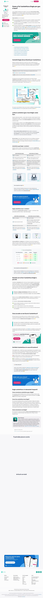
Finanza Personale (36, 468)
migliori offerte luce (31, 272)
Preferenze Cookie (26, 589)
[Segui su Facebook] (37, 572)
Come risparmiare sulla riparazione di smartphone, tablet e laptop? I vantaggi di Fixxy (35, 450)
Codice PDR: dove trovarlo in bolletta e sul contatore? (11, 496)
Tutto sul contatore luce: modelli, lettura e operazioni (11, 535)
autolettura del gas (37, 107)
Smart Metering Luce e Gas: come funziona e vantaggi (11, 490)
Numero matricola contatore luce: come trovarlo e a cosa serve (12, 503)
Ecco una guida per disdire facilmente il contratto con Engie (12, 551)
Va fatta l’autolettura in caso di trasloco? (20, 53)
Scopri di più (39, 594)
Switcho (24, 27)
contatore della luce (36, 140)
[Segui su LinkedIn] (41, 572)
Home (15, 431)
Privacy (16, 589)
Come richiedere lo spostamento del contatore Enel (11, 528)
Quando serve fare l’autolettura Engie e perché (21, 50)
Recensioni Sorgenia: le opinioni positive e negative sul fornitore (8, 466)
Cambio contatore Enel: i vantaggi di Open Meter (10, 509)
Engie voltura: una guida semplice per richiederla (10, 544)
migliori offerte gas (36, 189)
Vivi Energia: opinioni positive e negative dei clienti (21, 466)
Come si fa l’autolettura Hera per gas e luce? (9, 519)
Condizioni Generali (21, 589)
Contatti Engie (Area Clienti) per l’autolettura (21, 47)
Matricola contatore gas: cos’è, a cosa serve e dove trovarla (12, 506)
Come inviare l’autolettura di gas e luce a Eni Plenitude (11, 522)
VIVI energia (18, 469)
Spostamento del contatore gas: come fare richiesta (11, 525)
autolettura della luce (16, 108)
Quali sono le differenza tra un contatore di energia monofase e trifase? (14, 487)
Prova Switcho (36, 1)
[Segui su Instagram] (39, 572)
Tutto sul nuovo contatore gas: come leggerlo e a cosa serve (12, 493)
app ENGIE (33, 74)
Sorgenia (4, 469)
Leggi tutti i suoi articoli (28, 426)
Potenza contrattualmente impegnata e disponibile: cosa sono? (12, 484)
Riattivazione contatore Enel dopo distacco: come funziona (12, 541)
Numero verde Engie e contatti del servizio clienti (10, 477)
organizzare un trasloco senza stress (32, 367)
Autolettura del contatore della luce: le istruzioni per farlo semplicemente (14, 538)
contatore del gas (15, 142)
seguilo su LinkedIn (36, 426)
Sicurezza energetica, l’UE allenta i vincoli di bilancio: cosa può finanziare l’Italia (21, 449)
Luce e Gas (18, 431)
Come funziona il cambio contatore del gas (9, 512)
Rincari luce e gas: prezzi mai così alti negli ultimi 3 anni (7, 449)
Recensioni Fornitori (9, 468)
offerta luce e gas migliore (32, 26)
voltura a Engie (28, 358)
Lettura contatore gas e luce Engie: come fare (21, 48)
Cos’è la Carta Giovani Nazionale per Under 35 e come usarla (35, 466)
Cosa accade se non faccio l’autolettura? (20, 51)
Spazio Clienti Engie (22, 72)
